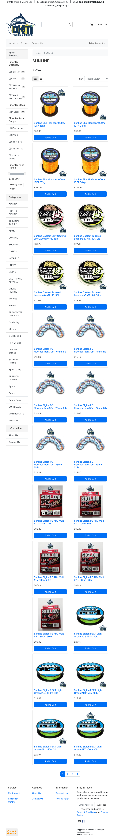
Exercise (13, 298)
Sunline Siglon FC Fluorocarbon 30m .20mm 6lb (50, 407)
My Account (14, 793)
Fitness (12, 305)
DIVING (12, 272)
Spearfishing (15, 369)
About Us (13, 43)
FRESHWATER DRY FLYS (15, 314)
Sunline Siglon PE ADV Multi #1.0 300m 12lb (49, 522)
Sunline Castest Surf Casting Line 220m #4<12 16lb (50, 237)
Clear (12, 189)
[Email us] (79, 821)
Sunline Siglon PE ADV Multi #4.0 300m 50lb (49, 635)
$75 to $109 (17, 148)
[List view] (41, 78)
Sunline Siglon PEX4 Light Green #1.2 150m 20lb (48, 748)
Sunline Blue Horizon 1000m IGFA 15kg (49, 124)
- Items (98, 24)
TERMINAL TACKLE (14, 222)
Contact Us (37, 43)
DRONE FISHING (13, 290)
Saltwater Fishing (13, 361)
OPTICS (13, 251)
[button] (97, 43)
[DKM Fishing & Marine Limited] (21, 24)
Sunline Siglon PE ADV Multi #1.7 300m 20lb (49, 578)
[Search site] (70, 24)
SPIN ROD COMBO (14, 378)
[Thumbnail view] (35, 78)
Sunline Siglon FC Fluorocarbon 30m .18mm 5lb (90, 350)
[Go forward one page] (77, 774)
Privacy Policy (62, 798)
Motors (12, 329)
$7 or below (17, 128)
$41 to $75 (16, 141)
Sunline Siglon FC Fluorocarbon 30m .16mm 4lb (50, 350)
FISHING (13, 204)
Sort (81, 79)
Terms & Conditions (86, 812)
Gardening (14, 322)
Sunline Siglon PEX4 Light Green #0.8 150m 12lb (48, 691)
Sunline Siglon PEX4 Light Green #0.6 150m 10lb (88, 635)
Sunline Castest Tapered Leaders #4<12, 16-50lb (47, 294)
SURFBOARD (15, 407)
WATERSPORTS (16, 413)
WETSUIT (13, 420)
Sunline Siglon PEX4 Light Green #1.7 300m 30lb (88, 748)
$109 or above (14, 157)
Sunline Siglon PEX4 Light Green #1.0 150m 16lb (88, 691)
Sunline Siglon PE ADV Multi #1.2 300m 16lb (89, 522)
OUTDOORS (15, 336)
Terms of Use (62, 793)
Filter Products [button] (14, 54)
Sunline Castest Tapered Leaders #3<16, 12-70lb (87, 237)
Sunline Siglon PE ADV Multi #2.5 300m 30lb (89, 578)
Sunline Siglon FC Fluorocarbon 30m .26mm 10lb (48, 464)
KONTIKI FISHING (13, 212)
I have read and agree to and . (92, 812)
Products (25, 43)
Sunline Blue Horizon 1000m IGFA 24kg (89, 124)
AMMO (12, 231)
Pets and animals (13, 351)
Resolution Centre (13, 800)
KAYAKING (14, 258)
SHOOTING (14, 244)
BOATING (13, 237)
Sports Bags (15, 400)
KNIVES (12, 265)
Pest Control (15, 342)
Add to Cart (50, 137)
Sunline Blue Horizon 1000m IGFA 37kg (49, 181)
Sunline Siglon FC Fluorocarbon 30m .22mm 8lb (90, 407)
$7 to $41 (16, 135)
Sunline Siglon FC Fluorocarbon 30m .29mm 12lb (88, 464)
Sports (12, 386)
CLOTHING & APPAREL (15, 280)
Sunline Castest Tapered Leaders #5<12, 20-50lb (87, 294)
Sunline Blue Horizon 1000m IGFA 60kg (89, 181)
